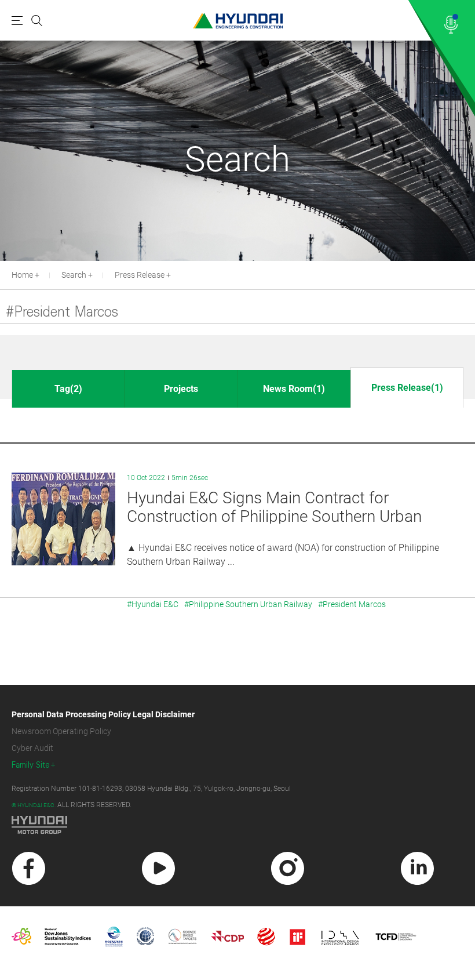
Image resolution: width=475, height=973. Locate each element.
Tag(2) (68, 388)
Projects (181, 388)
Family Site (31, 765)
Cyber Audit (32, 748)
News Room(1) (294, 388)
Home (22, 274)
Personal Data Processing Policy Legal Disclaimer (103, 714)
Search (73, 274)
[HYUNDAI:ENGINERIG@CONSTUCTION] (238, 20)
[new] (29, 868)
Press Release (140, 274)
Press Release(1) (407, 387)
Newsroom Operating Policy (61, 731)
